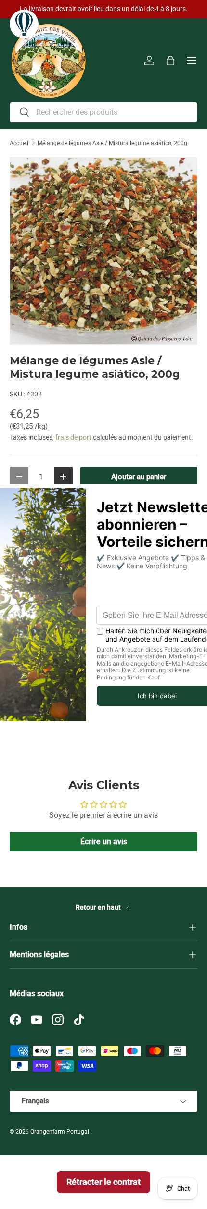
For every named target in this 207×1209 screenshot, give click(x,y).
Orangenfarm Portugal (60, 1131)
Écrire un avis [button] (103, 841)
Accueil (19, 143)
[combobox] (103, 112)
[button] (170, 60)
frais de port (73, 437)
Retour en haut (99, 907)
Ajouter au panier (138, 476)
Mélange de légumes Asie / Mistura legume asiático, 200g (112, 143)
